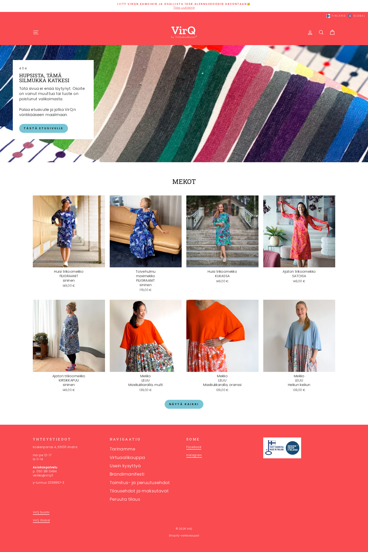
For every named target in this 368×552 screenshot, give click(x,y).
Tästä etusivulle (43, 128)
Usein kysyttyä (125, 466)
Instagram (194, 455)
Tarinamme (122, 449)
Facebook (193, 447)
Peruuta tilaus (125, 499)
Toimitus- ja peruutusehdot (140, 483)
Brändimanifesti (127, 474)
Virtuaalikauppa (127, 457)
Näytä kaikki (184, 404)
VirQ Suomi (41, 512)
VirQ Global (41, 520)
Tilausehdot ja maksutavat (139, 491)
